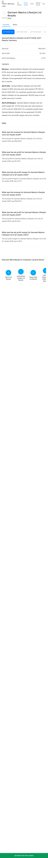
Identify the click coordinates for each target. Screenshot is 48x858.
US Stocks (19, 4)
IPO (44, 4)
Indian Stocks (26, 4)
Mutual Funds (38, 4)
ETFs (32, 4)
